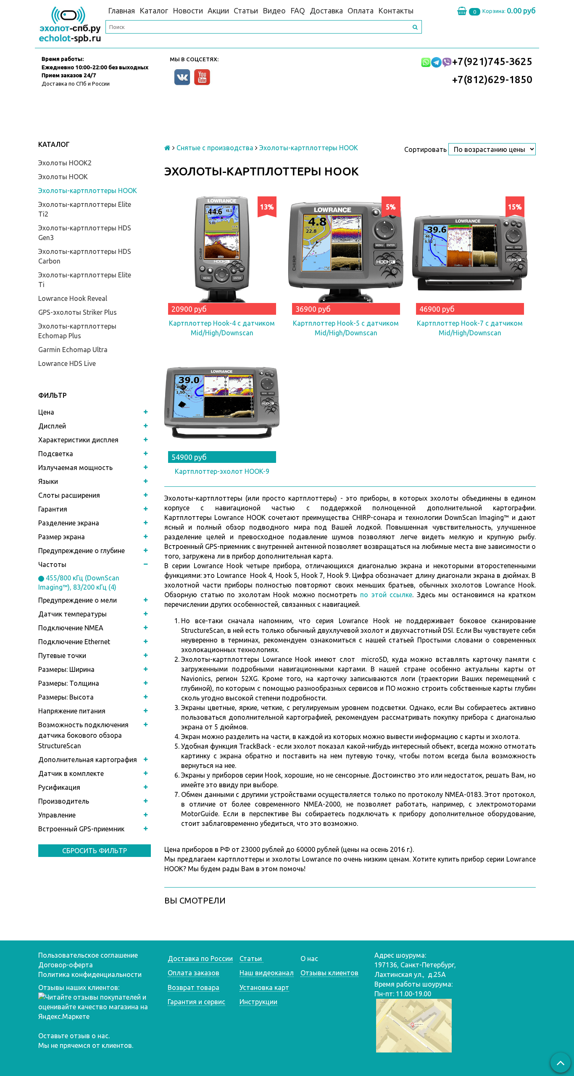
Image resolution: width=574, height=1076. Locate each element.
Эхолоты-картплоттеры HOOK (87, 190)
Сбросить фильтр (94, 850)
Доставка (326, 10)
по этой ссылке (386, 594)
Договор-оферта (65, 965)
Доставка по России (200, 958)
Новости (188, 10)
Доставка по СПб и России (76, 83)
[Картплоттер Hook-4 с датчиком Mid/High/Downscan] (222, 254)
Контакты (395, 10)
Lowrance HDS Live (67, 363)
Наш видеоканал (267, 973)
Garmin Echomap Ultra (73, 349)
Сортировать (425, 149)
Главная (121, 10)
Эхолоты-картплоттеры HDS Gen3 (84, 232)
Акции (218, 10)
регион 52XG (236, 678)
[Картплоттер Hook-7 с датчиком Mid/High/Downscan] (470, 254)
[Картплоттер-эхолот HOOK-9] (222, 402)
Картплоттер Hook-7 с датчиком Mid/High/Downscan (470, 328)
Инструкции (258, 1001)
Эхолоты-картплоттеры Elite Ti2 (84, 209)
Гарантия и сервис (196, 1001)
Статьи (246, 10)
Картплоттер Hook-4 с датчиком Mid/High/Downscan (222, 328)
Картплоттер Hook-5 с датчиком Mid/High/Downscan (346, 328)
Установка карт (264, 987)
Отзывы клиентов (329, 973)
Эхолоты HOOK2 (65, 163)
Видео (274, 10)
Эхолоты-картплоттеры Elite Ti (84, 279)
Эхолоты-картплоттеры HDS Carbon (84, 256)
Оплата (361, 10)
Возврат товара (193, 987)
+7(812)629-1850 (492, 79)
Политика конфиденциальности (90, 974)
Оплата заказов (193, 973)
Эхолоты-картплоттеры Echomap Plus (77, 331)
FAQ (297, 10)
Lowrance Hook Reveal (72, 298)
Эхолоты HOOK (63, 176)
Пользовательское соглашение (88, 955)
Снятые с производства (214, 147)
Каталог (154, 10)
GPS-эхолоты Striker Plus (77, 312)
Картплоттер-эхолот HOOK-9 (222, 471)
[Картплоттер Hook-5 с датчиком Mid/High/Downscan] (346, 254)
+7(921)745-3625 (492, 61)
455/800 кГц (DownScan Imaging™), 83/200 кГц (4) (78, 582)
